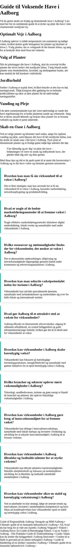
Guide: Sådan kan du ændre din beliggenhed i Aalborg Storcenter (35, 535)
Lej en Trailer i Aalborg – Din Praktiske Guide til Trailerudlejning (34, 532)
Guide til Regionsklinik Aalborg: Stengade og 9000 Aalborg (31, 521)
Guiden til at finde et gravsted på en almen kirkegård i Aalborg (34, 538)
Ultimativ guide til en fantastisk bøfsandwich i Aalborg (29, 524)
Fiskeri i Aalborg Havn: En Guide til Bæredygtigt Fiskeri (33, 529)
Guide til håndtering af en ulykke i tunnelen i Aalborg (32, 541)
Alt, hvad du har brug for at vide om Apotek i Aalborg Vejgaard (35, 526)
